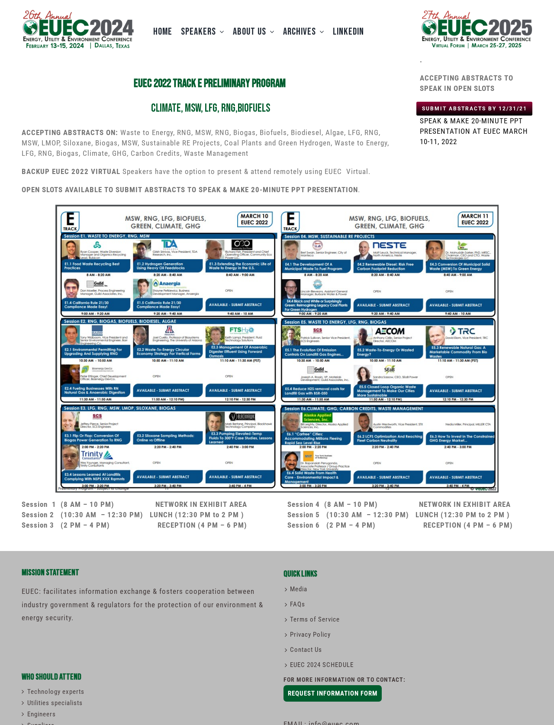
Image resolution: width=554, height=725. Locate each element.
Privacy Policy (310, 634)
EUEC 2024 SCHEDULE (322, 665)
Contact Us (306, 650)
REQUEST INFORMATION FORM (332, 693)
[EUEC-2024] (78, 12)
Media (298, 589)
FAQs (297, 604)
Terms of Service (315, 619)
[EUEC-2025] (476, 10)
